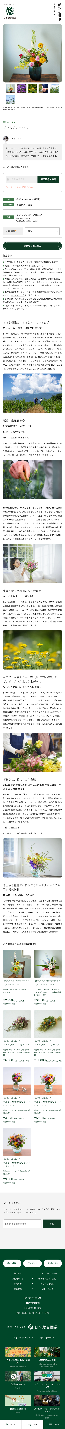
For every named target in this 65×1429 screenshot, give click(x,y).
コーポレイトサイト (20, 1337)
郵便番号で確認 (48, 179)
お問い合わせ (45, 1337)
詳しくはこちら (17, 295)
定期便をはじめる (32, 245)
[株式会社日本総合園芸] (32, 1327)
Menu (56, 1424)
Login (13, 1424)
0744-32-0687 (35, 1307)
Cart (34, 1424)
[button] (10, 88)
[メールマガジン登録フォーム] (32, 1229)
